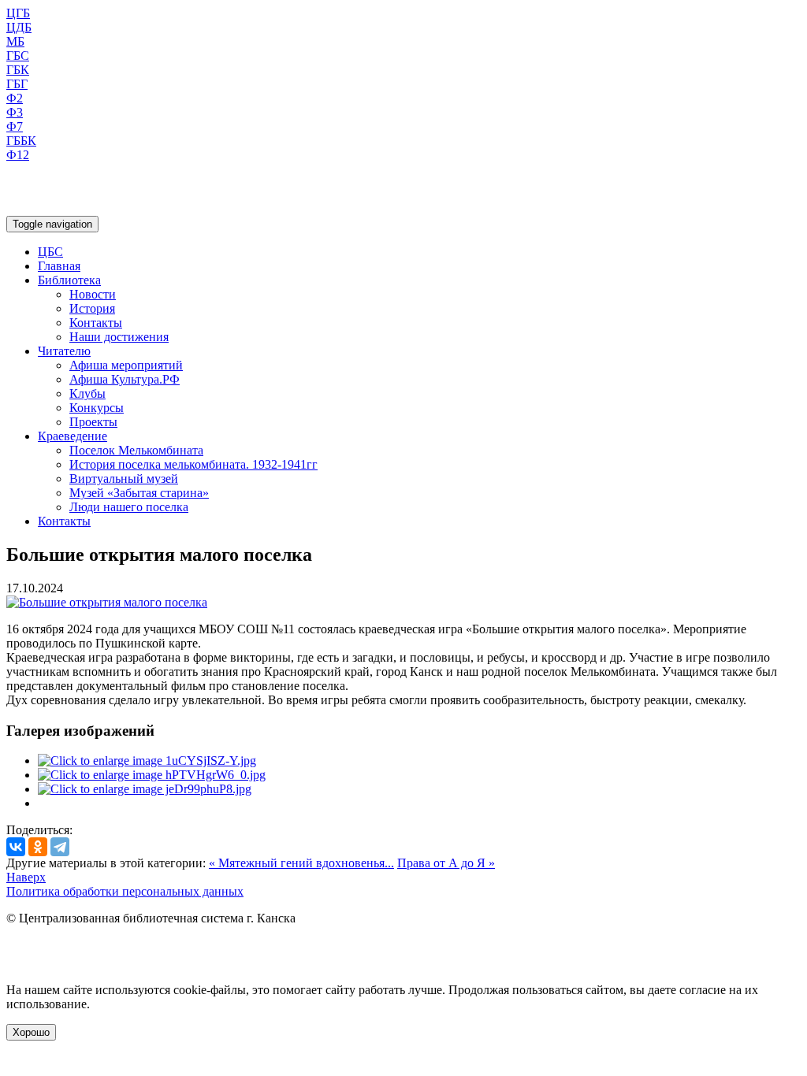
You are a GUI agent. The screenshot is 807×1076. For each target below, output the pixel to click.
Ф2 (14, 98)
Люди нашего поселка (128, 507)
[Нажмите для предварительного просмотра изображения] (106, 602)
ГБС (17, 55)
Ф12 (17, 154)
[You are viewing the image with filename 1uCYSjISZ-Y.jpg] (147, 760)
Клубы (87, 393)
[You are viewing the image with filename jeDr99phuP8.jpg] (144, 789)
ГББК (21, 140)
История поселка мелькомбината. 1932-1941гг (193, 464)
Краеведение (72, 436)
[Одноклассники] (37, 846)
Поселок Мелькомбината (136, 450)
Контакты (95, 322)
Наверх (26, 877)
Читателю (64, 351)
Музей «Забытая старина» (139, 492)
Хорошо (31, 1032)
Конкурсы (96, 407)
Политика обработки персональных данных (125, 891)
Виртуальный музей (123, 478)
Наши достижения (119, 336)
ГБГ (17, 84)
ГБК (17, 69)
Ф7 (14, 126)
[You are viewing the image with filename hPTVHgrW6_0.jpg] (152, 774)
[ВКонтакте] (15, 846)
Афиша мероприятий (126, 365)
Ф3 (14, 112)
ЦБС (50, 251)
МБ (15, 41)
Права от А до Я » (446, 863)
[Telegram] (59, 846)
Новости (92, 294)
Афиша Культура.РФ (124, 379)
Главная (59, 266)
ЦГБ (18, 13)
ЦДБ (19, 27)
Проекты (93, 422)
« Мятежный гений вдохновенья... (301, 863)
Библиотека (69, 280)
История (92, 308)
